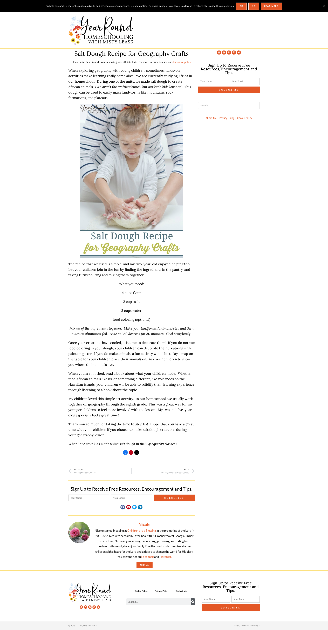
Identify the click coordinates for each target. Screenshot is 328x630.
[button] (122, 507)
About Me (211, 118)
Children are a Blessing (141, 530)
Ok (241, 6)
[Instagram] (234, 52)
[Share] (125, 453)
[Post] (136, 453)
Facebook (147, 557)
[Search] (193, 601)
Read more (271, 6)
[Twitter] (239, 52)
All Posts (144, 565)
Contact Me (181, 591)
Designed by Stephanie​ (247, 625)
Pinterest (165, 557)
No (253, 6)
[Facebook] (219, 52)
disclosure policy (182, 62)
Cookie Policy (244, 118)
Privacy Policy (226, 118)
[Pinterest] (229, 52)
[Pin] (131, 453)
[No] (323, 6)
